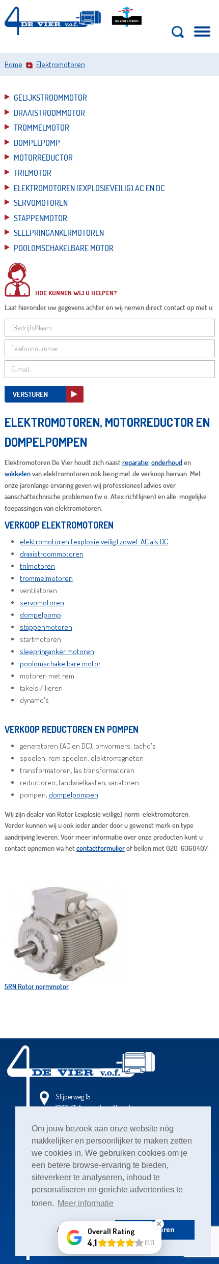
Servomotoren (41, 202)
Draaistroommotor (49, 112)
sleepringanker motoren (57, 651)
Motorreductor (43, 157)
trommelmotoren (46, 578)
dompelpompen (73, 794)
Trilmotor (32, 172)
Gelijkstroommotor (50, 97)
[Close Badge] (159, 1224)
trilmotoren (37, 566)
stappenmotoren (46, 627)
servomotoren (42, 602)
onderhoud (166, 462)
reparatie (135, 462)
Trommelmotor (41, 127)
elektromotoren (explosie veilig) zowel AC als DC (94, 541)
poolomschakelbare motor (60, 663)
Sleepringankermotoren (59, 232)
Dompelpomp (37, 142)
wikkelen (18, 473)
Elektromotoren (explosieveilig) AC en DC (89, 187)
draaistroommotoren (52, 554)
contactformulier (100, 848)
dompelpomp (40, 615)
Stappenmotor (40, 217)
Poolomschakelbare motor (64, 247)
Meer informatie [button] (86, 1203)
